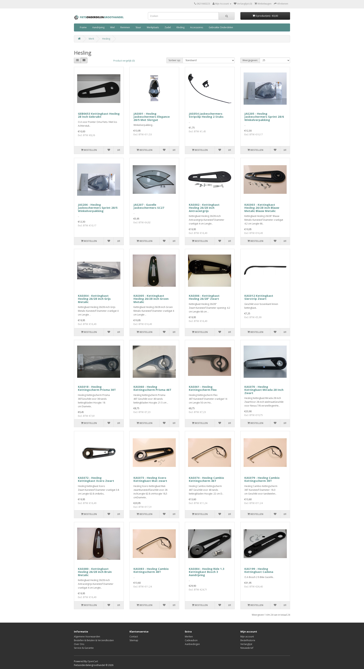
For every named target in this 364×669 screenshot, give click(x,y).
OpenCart (92, 661)
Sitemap (133, 640)
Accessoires (196, 27)
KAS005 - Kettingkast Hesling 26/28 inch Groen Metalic (151, 299)
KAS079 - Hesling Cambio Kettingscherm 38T (262, 479)
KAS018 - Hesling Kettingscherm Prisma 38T (97, 388)
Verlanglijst (246, 644)
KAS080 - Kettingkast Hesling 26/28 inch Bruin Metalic (95, 572)
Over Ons (79, 644)
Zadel (168, 27)
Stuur (138, 27)
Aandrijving (98, 27)
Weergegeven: (250, 60)
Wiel (112, 27)
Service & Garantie (84, 648)
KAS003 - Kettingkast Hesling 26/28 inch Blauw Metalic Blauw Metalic (261, 208)
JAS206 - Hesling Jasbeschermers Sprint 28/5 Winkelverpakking (98, 208)
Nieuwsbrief (246, 648)
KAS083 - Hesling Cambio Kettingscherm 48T (151, 570)
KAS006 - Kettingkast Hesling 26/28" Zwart (204, 297)
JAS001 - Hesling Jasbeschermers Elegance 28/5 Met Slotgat (151, 117)
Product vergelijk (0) (124, 60)
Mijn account (247, 636)
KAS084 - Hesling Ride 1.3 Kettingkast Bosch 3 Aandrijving (206, 572)
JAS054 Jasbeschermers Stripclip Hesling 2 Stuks (206, 115)
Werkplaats (153, 27)
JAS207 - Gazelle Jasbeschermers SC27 (148, 206)
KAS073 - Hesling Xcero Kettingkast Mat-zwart (150, 479)
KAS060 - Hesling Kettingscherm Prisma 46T (152, 388)
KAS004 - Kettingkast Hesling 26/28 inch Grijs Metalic (94, 299)
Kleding (180, 27)
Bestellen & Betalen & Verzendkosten (94, 640)
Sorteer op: (175, 60)
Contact (133, 636)
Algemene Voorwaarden (87, 636)
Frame (83, 27)
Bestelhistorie (247, 640)
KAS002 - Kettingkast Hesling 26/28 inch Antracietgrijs (204, 208)
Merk (91, 38)
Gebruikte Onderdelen (221, 27)
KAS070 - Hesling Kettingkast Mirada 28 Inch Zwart (263, 390)
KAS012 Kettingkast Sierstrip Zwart (258, 297)
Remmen (125, 27)
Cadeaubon (191, 640)
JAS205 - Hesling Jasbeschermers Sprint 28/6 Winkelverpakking (264, 117)
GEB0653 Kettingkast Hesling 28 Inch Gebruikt (99, 115)
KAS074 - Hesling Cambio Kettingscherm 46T (206, 479)
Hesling (106, 38)
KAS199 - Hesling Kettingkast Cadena (258, 570)
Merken (189, 636)
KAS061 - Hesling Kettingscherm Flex (203, 388)
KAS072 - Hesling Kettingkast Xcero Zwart (96, 479)
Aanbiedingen (192, 644)
